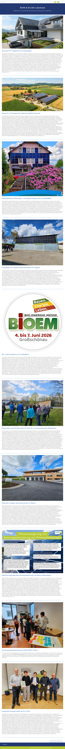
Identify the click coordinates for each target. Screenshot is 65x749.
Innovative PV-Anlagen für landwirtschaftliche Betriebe (21, 113)
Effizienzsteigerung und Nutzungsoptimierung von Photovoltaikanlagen (26, 575)
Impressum (5, 744)
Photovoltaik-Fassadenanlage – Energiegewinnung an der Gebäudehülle (26, 198)
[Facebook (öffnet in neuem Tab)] (55, 2)
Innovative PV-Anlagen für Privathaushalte (17, 51)
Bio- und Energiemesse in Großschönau (15, 354)
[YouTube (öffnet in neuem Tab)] (58, 2)
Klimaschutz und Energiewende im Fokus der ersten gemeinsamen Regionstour (29, 428)
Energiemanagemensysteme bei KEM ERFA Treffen (20, 650)
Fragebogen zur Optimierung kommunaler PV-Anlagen (21, 267)
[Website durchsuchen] (62, 2)
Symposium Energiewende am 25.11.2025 (16, 711)
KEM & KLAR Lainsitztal (32, 8)
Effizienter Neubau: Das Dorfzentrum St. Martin (19, 503)
